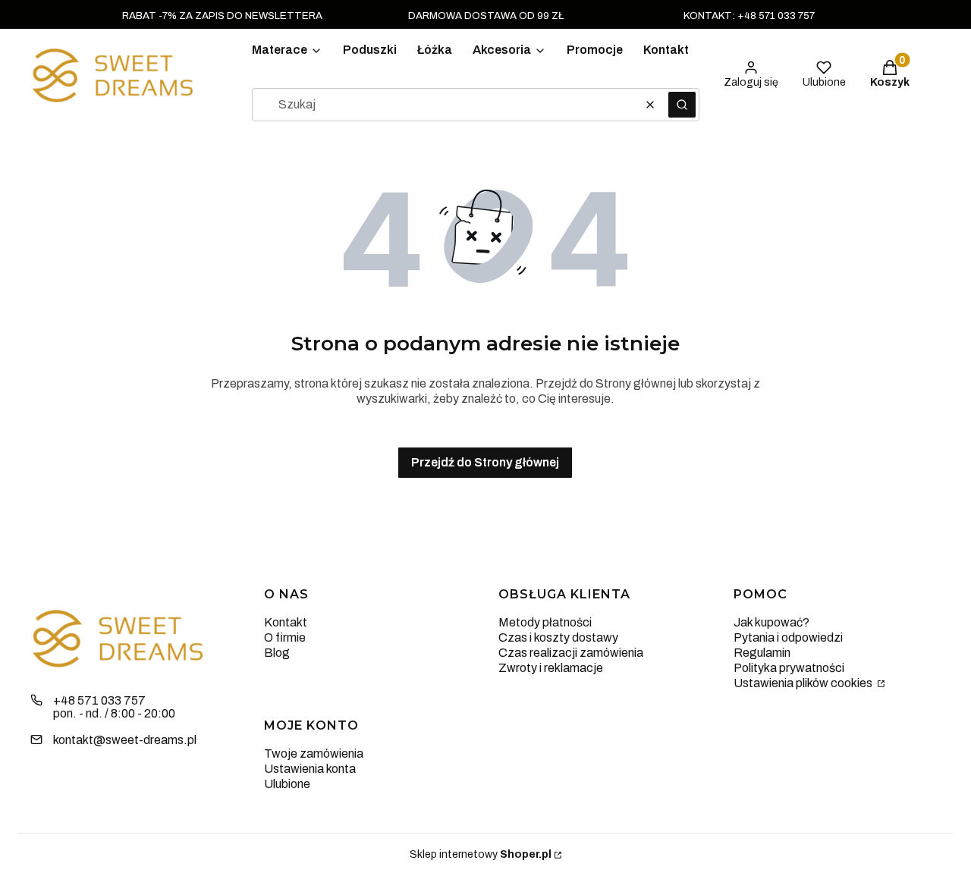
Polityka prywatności (789, 667)
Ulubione (287, 783)
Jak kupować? (771, 622)
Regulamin (762, 652)
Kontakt (285, 622)
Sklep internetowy (480, 854)
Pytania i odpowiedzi (788, 637)
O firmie (285, 637)
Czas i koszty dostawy (558, 637)
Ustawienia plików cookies (804, 683)
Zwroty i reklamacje (550, 667)
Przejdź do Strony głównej (485, 462)
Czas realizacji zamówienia (570, 652)
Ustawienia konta (310, 768)
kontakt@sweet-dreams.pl (124, 739)
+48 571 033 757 (99, 700)
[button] (682, 105)
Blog (277, 652)
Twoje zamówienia (313, 753)
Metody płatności (545, 622)
